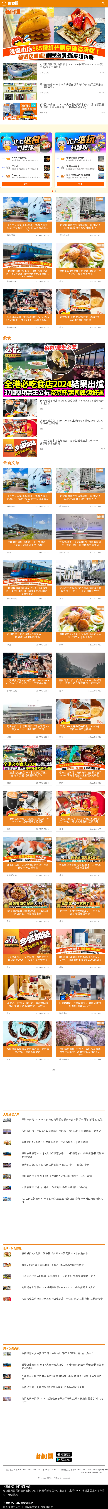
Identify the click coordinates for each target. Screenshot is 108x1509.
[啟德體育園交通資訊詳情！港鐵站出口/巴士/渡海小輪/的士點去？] (7, 1356)
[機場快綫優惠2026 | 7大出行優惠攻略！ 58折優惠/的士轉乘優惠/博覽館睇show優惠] (7, 1156)
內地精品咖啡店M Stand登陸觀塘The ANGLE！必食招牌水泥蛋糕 (58, 1287)
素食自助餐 (47, 1506)
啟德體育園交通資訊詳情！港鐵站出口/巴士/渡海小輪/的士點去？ (58, 1353)
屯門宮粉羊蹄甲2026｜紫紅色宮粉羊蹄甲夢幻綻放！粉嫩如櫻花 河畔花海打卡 (62, 1400)
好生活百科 (64, 552)
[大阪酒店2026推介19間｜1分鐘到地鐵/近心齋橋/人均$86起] (7, 1190)
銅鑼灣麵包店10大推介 (51, 1490)
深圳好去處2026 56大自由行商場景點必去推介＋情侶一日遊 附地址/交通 (62, 1119)
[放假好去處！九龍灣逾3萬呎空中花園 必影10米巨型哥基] (7, 1390)
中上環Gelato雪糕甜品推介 (82, 1490)
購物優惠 (11, 235)
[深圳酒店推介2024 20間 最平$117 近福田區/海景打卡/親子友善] (7, 1178)
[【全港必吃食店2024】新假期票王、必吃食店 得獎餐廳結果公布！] (7, 1278)
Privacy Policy (97, 1472)
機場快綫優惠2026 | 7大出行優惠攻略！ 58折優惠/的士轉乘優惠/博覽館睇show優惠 (63, 1155)
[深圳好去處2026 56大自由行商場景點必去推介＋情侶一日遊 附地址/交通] (7, 1122)
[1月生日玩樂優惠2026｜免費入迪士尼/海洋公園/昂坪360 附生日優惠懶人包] (7, 1201)
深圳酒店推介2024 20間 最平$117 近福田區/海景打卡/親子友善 (57, 1176)
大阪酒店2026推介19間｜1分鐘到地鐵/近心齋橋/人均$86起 (55, 1187)
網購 (61, 967)
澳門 (61, 783)
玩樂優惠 (43, 112)
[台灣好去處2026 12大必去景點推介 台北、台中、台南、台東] (7, 1167)
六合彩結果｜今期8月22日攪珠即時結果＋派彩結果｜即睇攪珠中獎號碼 (61, 1130)
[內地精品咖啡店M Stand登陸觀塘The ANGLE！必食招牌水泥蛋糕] (7, 1290)
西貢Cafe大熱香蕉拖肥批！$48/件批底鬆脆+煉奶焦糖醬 (53, 1264)
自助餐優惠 (31, 1506)
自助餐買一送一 (12, 1506)
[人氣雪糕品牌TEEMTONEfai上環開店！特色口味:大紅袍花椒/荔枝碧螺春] (7, 1301)
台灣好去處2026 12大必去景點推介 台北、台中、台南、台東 (55, 1164)
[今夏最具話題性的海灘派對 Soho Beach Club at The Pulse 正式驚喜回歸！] (7, 1378)
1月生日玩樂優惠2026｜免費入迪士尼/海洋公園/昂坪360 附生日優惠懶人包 (62, 1200)
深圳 (9, 552)
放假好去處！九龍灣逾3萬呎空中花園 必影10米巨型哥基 (53, 1387)
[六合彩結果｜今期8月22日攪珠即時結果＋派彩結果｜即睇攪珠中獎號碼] (7, 1133)
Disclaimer (85, 1472)
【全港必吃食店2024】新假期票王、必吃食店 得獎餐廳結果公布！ (59, 1276)
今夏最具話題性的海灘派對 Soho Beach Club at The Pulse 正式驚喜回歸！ (62, 1378)
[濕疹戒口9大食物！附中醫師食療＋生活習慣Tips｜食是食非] (7, 1145)
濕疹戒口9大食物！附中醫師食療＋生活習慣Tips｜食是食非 (55, 1142)
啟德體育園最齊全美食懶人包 (19, 1490)
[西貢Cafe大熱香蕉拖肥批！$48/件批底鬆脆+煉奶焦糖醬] (7, 1267)
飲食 (61, 281)
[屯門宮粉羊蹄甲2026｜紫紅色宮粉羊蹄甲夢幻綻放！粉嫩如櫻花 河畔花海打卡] (7, 1401)
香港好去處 (44, 72)
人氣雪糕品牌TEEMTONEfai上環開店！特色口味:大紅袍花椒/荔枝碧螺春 (62, 1298)
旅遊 (61, 598)
